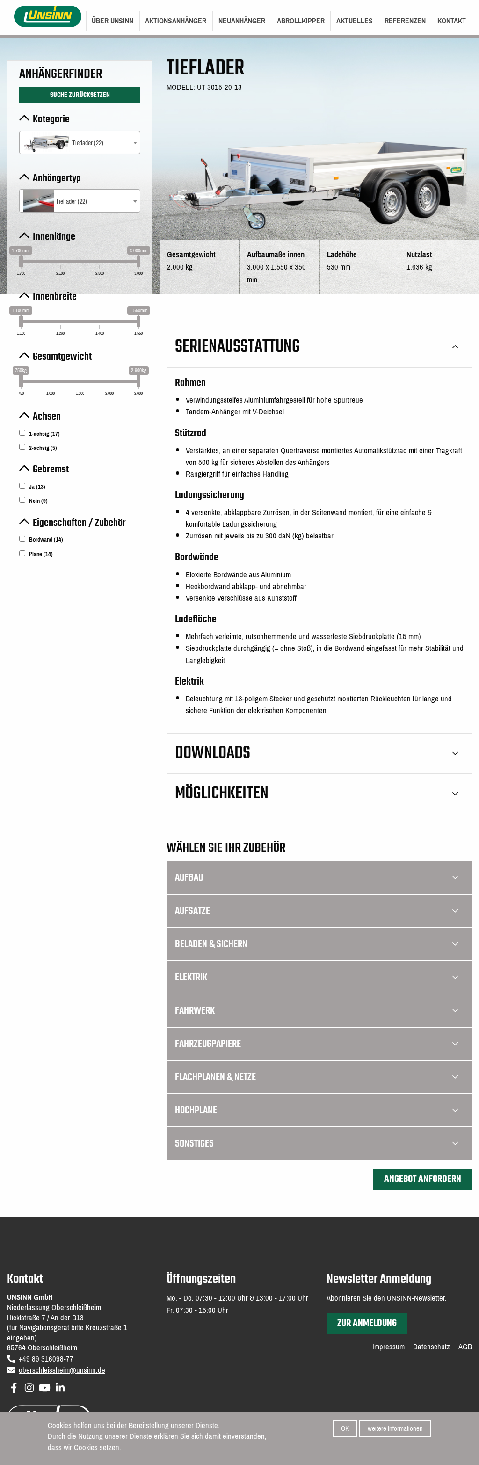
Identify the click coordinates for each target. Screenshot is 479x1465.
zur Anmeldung (367, 1323)
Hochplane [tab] (196, 1111)
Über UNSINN (112, 21)
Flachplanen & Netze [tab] (215, 1077)
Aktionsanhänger (175, 21)
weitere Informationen (395, 1428)
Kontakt (451, 21)
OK (345, 1428)
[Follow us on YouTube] (44, 1386)
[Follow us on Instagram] (29, 1386)
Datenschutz (431, 1347)
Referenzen (405, 21)
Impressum (388, 1347)
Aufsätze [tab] (192, 911)
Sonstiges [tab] (194, 1144)
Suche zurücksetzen (80, 95)
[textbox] (80, 143)
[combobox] (79, 142)
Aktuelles (354, 21)
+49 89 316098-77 (46, 1359)
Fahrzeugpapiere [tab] (208, 1044)
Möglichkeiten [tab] (222, 793)
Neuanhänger (241, 21)
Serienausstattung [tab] (237, 347)
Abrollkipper (301, 21)
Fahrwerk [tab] (195, 1011)
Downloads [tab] (212, 753)
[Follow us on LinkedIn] (60, 1386)
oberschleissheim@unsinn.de (62, 1370)
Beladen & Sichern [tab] (211, 944)
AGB (465, 1347)
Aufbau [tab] (189, 878)
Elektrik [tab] (191, 978)
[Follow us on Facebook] (14, 1386)
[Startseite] (48, 15)
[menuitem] (112, 21)
